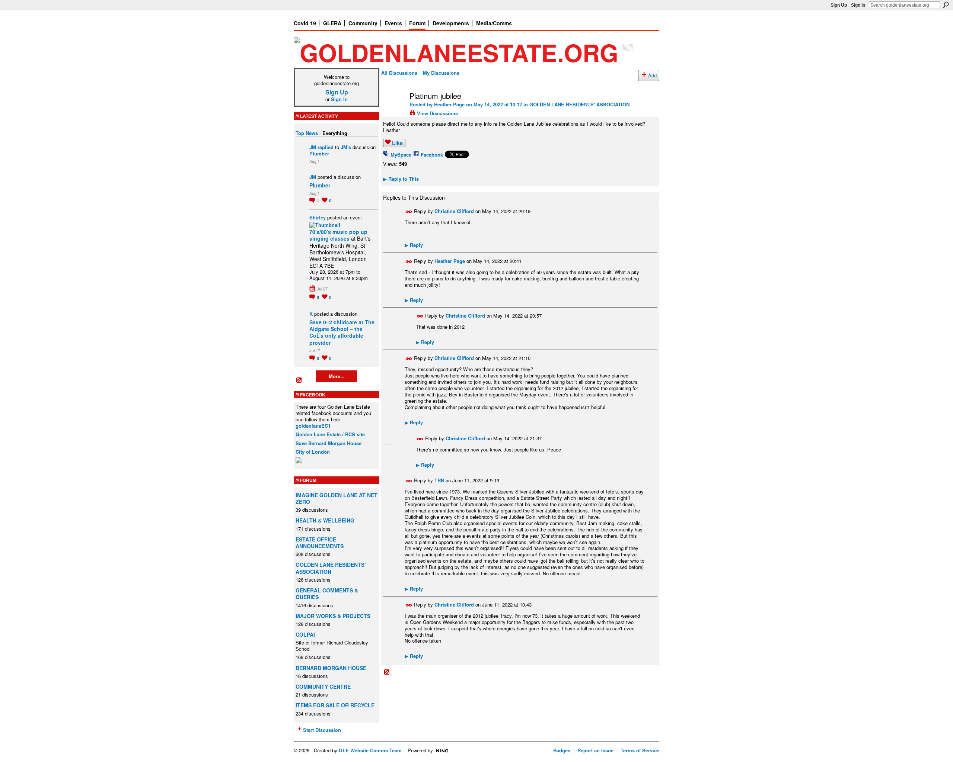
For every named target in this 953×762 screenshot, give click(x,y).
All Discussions (399, 72)
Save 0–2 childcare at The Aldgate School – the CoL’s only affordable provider (341, 332)
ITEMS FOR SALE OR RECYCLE (335, 705)
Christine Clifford (454, 211)
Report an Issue (595, 750)
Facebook (432, 154)
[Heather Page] (393, 111)
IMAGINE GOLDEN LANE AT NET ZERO (336, 498)
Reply (414, 244)
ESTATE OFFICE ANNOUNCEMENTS (320, 543)
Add (652, 75)
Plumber (319, 153)
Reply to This (401, 178)
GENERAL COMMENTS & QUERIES (327, 593)
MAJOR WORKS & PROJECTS (333, 616)
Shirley (317, 217)
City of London (313, 451)
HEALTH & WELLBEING (325, 520)
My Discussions (441, 72)
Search (946, 4)
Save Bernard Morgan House (328, 443)
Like (397, 143)
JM (312, 147)
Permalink (408, 211)
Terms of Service (640, 750)
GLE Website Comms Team (370, 750)
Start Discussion (322, 729)
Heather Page (449, 104)
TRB (439, 480)
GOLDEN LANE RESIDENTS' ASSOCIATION (331, 568)
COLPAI (305, 634)
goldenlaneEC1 (313, 425)
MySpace (401, 154)
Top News (307, 132)
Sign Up (839, 5)
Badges (561, 750)
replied (326, 147)
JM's (346, 147)
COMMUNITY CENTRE (323, 686)
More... (337, 376)
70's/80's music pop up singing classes (338, 235)
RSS (299, 380)
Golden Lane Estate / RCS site (330, 434)
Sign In (858, 5)
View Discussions (437, 113)
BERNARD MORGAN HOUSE (331, 668)
